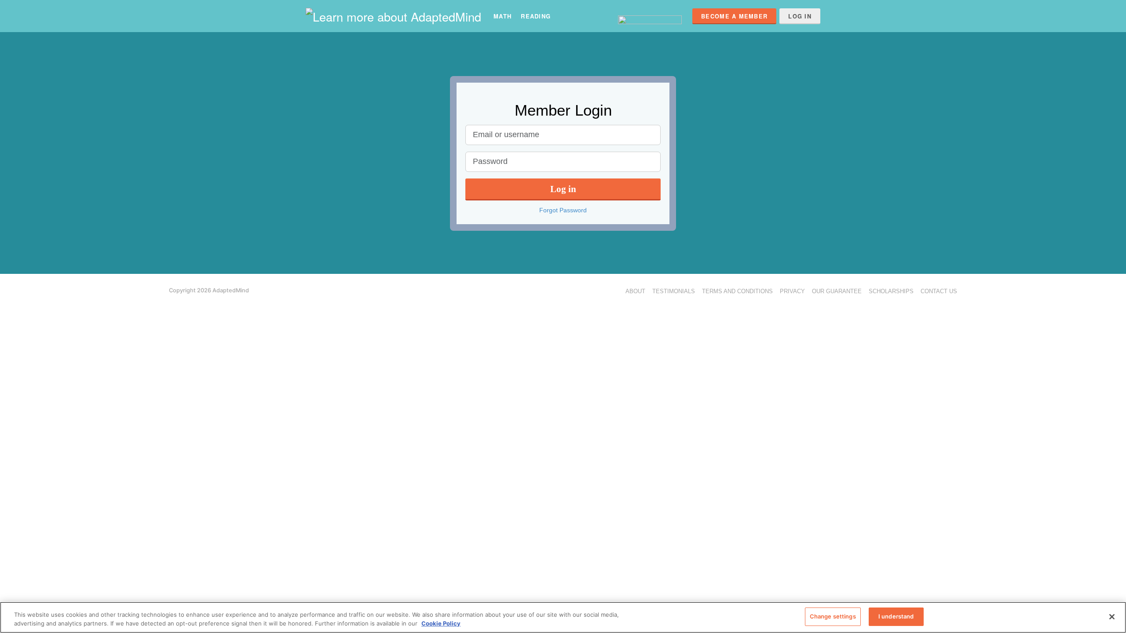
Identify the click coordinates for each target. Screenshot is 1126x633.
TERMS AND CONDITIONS (737, 291)
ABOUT (635, 291)
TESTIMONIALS (673, 291)
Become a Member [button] (734, 16)
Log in (563, 189)
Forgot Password (563, 210)
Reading (536, 16)
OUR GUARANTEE (837, 291)
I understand (896, 616)
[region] (563, 617)
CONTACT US (939, 291)
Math (503, 16)
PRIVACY (792, 291)
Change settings (833, 616)
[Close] (1112, 616)
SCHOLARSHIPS (891, 291)
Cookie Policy (441, 623)
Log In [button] (800, 16)
